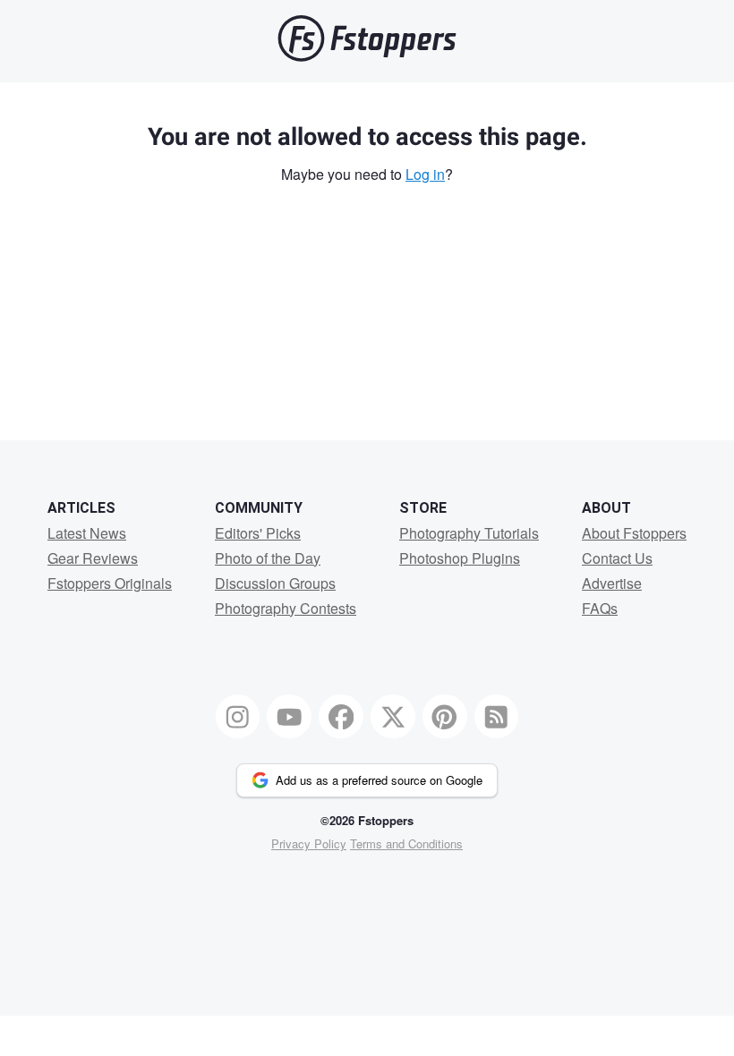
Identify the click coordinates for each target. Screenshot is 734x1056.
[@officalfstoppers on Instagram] (238, 716)
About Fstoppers (634, 533)
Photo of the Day (267, 558)
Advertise (612, 583)
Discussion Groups (275, 583)
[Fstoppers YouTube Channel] (289, 716)
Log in (425, 174)
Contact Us (617, 558)
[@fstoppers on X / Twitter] (393, 716)
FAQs (600, 608)
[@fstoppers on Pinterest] (444, 716)
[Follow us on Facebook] (341, 716)
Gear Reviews (92, 558)
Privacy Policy (308, 843)
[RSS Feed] (496, 716)
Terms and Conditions (406, 843)
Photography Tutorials (469, 533)
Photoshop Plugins (459, 558)
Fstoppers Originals (109, 583)
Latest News (86, 533)
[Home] (367, 57)
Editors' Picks (258, 533)
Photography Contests (285, 608)
